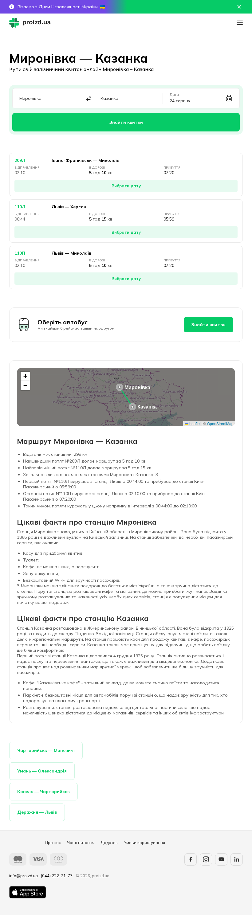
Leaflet (194, 423)
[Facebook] (190, 859)
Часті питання (80, 842)
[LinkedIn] (236, 859)
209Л (19, 160)
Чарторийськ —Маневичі (46, 750)
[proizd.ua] (31, 23)
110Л (19, 206)
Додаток (109, 842)
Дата (174, 94)
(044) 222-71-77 (57, 875)
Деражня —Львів (37, 812)
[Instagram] (206, 859)
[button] (119, 387)
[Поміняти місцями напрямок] (88, 98)
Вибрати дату (126, 185)
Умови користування (144, 842)
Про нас (53, 842)
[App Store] (27, 892)
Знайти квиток (208, 324)
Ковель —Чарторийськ (43, 791)
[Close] (239, 6)
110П (19, 253)
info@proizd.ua (23, 875)
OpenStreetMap (220, 423)
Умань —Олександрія (42, 771)
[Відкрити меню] (240, 23)
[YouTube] (221, 859)
